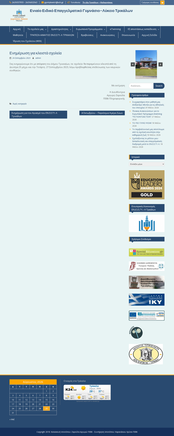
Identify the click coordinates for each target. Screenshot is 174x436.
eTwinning (115, 29)
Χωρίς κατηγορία (20, 103)
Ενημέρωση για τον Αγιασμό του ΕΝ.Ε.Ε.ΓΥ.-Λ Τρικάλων (34, 114)
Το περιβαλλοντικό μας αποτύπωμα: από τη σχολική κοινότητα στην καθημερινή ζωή (148, 132)
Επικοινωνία (128, 35)
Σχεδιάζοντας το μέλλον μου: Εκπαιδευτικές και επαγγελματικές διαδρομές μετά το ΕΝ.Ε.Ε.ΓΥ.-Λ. (147, 141)
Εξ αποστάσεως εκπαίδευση (142, 29)
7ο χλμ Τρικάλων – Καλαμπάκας (98, 2)
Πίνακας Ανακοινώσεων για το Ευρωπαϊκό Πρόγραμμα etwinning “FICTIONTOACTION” (147, 114)
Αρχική (17, 29)
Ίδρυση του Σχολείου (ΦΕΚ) (27, 41)
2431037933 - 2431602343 (24, 2)
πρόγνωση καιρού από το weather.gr (87, 401)
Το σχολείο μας (35, 29)
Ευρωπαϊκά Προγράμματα (89, 29)
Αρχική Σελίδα (149, 35)
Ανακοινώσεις (107, 35)
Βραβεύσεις (87, 35)
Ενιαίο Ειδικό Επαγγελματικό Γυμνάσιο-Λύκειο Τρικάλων (81, 10)
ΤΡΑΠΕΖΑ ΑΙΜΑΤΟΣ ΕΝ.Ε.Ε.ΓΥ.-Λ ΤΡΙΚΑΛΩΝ (52, 35)
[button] (133, 64)
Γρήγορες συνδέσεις (150, 2)
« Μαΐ (12, 419)
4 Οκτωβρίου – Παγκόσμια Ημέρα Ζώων (102, 112)
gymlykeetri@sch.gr (53, 2)
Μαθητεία (18, 35)
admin (38, 58)
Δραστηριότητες (59, 29)
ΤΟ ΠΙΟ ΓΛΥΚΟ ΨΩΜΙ (141, 123)
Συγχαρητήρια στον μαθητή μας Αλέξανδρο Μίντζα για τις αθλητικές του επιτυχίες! (148, 105)
